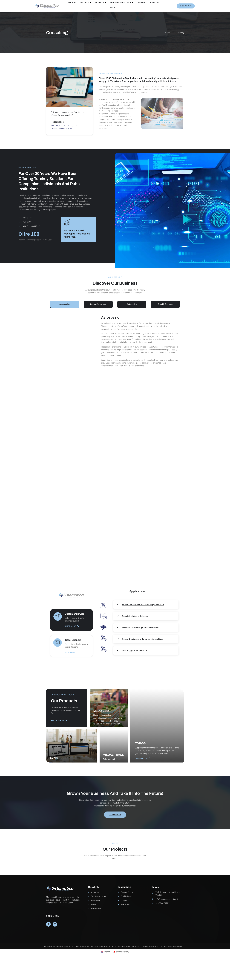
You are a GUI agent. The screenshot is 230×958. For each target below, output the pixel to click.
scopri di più (141, 758)
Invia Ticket (71, 652)
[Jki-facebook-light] (48, 924)
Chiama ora (70, 626)
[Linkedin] (55, 924)
